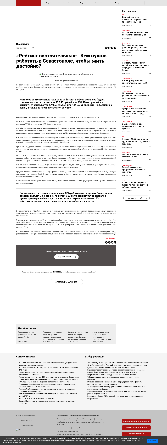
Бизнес (108, 3)
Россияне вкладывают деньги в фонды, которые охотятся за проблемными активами (134, 49)
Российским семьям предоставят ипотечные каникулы (133, 169)
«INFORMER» (56, 272)
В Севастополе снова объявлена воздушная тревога (133, 126)
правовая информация (136, 434)
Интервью (60, 3)
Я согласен (152, 441)
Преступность (126, 91)
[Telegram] (112, 48)
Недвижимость (85, 3)
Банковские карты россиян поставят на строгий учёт (27, 334)
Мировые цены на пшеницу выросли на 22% (135, 155)
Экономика (71, 3)
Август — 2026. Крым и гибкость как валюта (36, 399)
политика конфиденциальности (136, 427)
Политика (98, 3)
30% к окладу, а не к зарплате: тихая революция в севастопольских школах (117, 363)
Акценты (49, 3)
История (118, 3)
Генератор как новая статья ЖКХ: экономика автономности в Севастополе (49, 377)
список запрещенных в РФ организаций (136, 421)
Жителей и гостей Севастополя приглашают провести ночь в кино (134, 19)
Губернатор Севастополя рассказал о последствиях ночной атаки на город (135, 110)
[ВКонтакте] (106, 48)
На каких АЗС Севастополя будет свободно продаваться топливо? (136, 141)
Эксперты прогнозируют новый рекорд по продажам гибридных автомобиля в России (135, 66)
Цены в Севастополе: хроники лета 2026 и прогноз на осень (111, 368)
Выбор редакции (94, 356)
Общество (125, 15)
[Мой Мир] (115, 48)
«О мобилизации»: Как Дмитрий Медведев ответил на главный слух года (117, 365)
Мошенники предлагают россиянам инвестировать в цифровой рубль (135, 95)
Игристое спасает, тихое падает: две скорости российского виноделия (116, 370)
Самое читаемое (25, 356)
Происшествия (127, 106)
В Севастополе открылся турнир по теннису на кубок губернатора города (135, 184)
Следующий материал (66, 282)
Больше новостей (135, 198)
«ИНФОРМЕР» (111, 238)
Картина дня (129, 11)
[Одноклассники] (109, 48)
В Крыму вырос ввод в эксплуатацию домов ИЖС (135, 81)
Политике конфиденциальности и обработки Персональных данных (70, 440)
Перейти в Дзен (64, 257)
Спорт (124, 180)
